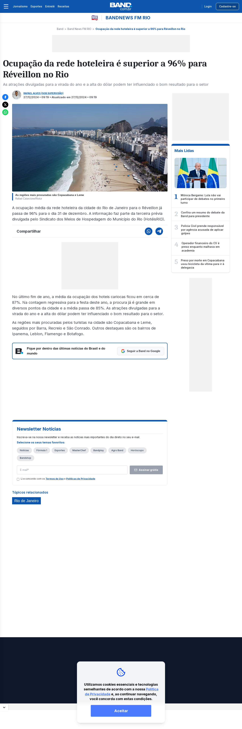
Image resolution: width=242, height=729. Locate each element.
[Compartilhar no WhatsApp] (5, 112)
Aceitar (121, 711)
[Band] (121, 6)
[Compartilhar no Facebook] (5, 97)
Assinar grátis (148, 469)
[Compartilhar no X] (5, 105)
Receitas (63, 6)
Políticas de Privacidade (80, 478)
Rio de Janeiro (26, 501)
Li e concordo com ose (58, 478)
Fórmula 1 (41, 450)
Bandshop (25, 457)
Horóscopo (137, 450)
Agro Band (117, 450)
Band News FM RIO (79, 28)
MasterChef (79, 450)
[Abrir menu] (6, 6)
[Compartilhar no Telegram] (159, 231)
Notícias (24, 450)
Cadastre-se (227, 6)
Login (208, 6)
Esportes (36, 6)
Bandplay (98, 450)
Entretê (50, 6)
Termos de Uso (55, 478)
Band (60, 28)
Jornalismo (20, 6)
